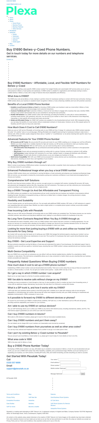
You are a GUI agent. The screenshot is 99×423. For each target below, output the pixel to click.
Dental (15, 34)
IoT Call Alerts (55, 400)
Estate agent (17, 41)
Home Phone (16, 23)
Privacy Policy (11, 397)
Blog (11, 43)
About (11, 19)
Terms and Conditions (13, 394)
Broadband (13, 30)
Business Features (18, 27)
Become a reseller (34, 406)
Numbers (31, 403)
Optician (15, 40)
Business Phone (17, 25)
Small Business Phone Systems (60, 397)
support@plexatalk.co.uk (18, 369)
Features (53, 394)
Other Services (17, 28)
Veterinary (16, 36)
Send (82, 374)
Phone (11, 21)
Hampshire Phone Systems (58, 408)
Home (11, 17)
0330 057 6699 (13, 362)
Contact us (10, 59)
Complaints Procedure (13, 400)
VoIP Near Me (33, 397)
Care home (16, 38)
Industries (12, 32)
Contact (12, 45)
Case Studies (10, 403)
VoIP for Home (11, 406)
